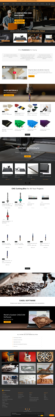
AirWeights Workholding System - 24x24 (20, 175)
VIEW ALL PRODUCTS (19, 22)
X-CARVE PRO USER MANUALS (34, 399)
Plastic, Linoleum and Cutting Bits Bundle (32, 113)
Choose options (45, 179)
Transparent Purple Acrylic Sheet (45, 129)
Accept (42, 415)
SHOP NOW (28, 156)
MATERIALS (4, 405)
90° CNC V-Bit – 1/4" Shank (6, 243)
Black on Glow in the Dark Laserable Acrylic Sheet (7, 129)
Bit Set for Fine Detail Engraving (45, 203)
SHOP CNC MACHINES (19, 20)
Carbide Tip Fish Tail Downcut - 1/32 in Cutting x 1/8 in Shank (7, 221)
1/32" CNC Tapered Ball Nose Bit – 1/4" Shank (32, 243)
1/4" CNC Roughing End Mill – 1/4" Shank (7, 261)
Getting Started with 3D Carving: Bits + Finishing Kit (45, 113)
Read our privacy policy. (18, 414)
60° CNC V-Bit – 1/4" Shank (19, 243)
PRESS (45, 396)
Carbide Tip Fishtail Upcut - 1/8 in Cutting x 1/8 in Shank (20, 204)
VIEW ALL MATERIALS (9, 95)
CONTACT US (46, 399)
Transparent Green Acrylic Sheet (19, 129)
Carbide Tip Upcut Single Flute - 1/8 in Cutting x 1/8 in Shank (7, 204)
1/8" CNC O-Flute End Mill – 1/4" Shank (45, 243)
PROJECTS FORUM (21, 396)
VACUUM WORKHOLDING (6, 396)
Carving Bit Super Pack (31, 203)
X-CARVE (3, 402)
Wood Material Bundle (5, 113)
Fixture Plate (42, 175)
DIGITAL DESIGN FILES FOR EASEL (7, 399)
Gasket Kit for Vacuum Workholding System (33, 175)
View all (27, 134)
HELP (30, 396)
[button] (47, 4)
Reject (39, 415)
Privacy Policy (25, 411)
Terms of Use (29, 411)
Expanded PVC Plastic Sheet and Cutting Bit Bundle (19, 113)
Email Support (27, 410)
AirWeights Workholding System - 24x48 (7, 175)
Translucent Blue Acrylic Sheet (32, 129)
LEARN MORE (31, 76)
